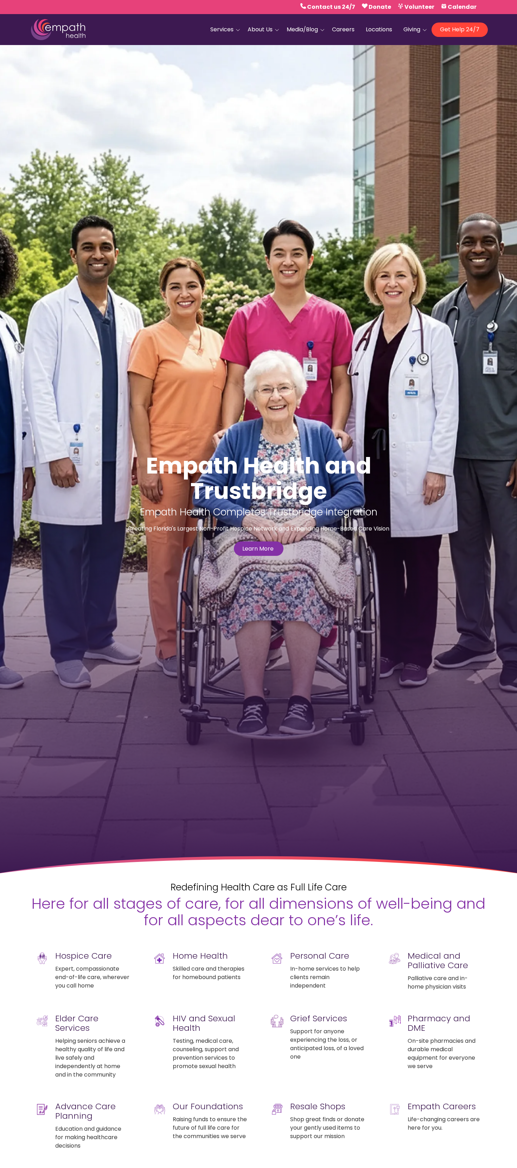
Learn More (258, 549)
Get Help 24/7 (459, 29)
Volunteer (419, 7)
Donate (380, 7)
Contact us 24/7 (331, 7)
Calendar (462, 7)
